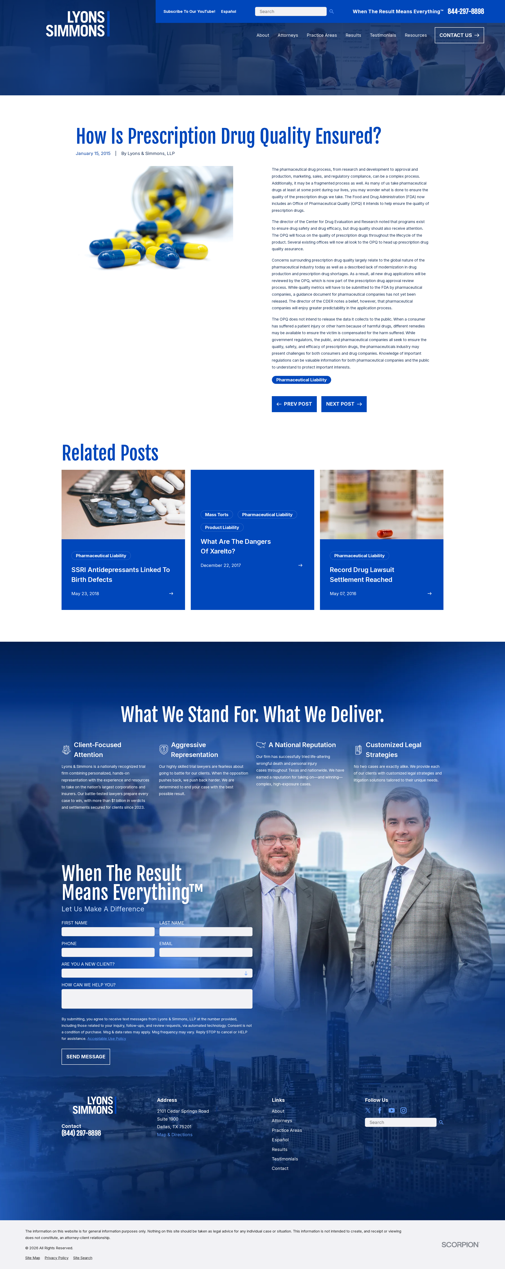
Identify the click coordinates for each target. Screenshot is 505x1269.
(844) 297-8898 (81, 1133)
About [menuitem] (263, 35)
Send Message (85, 1057)
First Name (75, 922)
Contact (280, 1168)
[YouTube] (392, 1110)
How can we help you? (89, 984)
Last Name (171, 922)
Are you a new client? (88, 964)
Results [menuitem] (353, 35)
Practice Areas (287, 1130)
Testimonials (285, 1158)
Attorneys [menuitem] (288, 35)
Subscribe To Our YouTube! (189, 11)
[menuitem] (32, 1258)
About (278, 1111)
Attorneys (282, 1120)
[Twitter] (368, 1110)
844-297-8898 (466, 11)
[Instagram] (403, 1110)
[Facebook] (380, 1110)
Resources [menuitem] (416, 35)
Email (166, 943)
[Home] (78, 24)
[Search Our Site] (331, 11)
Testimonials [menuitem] (383, 35)
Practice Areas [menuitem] (322, 35)
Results (279, 1149)
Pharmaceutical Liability (301, 379)
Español (228, 11)
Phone (69, 943)
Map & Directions (175, 1134)
